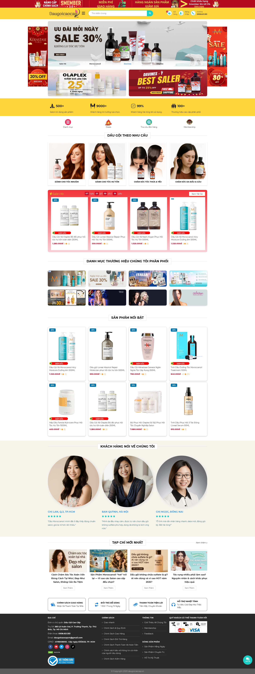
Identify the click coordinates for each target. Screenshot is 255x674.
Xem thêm (201, 542)
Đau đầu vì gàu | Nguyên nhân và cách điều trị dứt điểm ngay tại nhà (188, 578)
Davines (127, 64)
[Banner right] (87, 83)
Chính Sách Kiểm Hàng (114, 659)
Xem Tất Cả (197, 194)
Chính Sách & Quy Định (115, 628)
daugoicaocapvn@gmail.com (68, 637)
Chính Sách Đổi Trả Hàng (115, 639)
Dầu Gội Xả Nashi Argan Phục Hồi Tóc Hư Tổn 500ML (106, 238)
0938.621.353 (64, 633)
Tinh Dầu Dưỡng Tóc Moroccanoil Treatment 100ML (186, 368)
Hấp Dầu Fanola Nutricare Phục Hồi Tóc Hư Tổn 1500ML (65, 424)
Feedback (148, 633)
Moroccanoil (95, 64)
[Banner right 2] (168, 83)
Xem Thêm (67, 588)
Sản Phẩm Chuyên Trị (154, 652)
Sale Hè (62, 64)
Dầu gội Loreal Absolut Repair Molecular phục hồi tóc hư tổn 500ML (107, 368)
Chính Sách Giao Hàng (114, 633)
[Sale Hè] (127, 43)
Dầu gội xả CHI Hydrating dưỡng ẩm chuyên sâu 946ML (187, 238)
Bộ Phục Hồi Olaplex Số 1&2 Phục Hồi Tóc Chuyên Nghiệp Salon (147, 424)
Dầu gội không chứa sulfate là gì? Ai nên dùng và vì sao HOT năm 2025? (107, 578)
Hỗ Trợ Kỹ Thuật (151, 658)
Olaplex (159, 64)
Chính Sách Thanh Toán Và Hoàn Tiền (121, 645)
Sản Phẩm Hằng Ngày (154, 646)
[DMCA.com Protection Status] (54, 652)
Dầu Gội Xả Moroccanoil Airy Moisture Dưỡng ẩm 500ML (143, 238)
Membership (150, 628)
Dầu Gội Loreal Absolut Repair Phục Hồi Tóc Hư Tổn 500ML (67, 238)
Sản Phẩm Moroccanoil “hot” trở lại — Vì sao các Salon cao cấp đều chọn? (67, 578)
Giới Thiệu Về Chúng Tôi (155, 622)
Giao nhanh (109, 622)
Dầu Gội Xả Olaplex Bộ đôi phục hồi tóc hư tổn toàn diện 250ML (106, 424)
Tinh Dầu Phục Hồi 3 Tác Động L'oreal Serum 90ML (185, 424)
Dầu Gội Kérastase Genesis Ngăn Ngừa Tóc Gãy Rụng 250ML (145, 368)
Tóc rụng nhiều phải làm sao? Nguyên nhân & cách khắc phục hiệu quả (148, 578)
